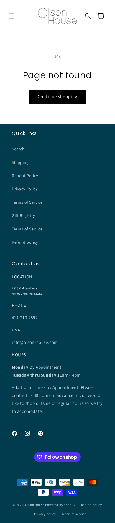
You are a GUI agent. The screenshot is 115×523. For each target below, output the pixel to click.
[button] (11, 15)
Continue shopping (58, 96)
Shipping (20, 162)
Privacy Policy (24, 189)
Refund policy (25, 242)
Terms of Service (27, 202)
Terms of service (74, 514)
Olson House (35, 505)
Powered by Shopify (60, 505)
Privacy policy (45, 514)
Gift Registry (23, 215)
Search (18, 148)
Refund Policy (25, 175)
